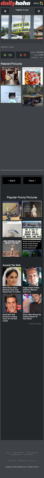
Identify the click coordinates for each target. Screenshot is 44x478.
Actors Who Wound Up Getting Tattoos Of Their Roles (32, 317)
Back (12, 180)
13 (10, 55)
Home (8, 452)
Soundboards (15, 454)
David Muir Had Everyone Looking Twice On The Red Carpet (10, 318)
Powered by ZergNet (35, 324)
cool (41, 57)
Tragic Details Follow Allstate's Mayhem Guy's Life (31, 290)
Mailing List (22, 461)
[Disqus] (22, 138)
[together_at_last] (22, 27)
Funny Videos (18, 452)
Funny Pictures (32, 452)
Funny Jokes (29, 454)
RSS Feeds (12, 461)
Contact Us (31, 461)
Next (31, 180)
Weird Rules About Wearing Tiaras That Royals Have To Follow (12, 290)
